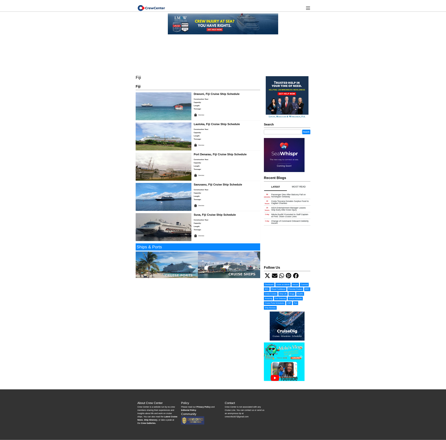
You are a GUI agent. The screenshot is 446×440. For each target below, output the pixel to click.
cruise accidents (283, 285)
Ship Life (283, 294)
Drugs (291, 294)
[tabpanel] (287, 208)
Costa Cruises (271, 294)
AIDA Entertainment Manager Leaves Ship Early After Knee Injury (288, 209)
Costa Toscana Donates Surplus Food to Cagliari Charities (290, 202)
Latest (275, 187)
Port (295, 303)
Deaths (300, 294)
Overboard (269, 285)
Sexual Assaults (295, 298)
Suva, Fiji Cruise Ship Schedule (215, 214)
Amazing (268, 298)
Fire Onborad (280, 298)
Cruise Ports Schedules (274, 303)
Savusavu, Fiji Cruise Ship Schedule (218, 184)
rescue (295, 285)
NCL (267, 289)
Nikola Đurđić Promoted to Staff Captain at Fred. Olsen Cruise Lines (289, 215)
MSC (307, 289)
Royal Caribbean (278, 289)
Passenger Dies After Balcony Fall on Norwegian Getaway (288, 195)
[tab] (275, 186)
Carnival (304, 285)
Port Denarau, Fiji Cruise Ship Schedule (220, 154)
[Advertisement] (223, 52)
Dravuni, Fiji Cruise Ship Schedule (216, 93)
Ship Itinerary (270, 308)
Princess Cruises (295, 289)
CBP (289, 303)
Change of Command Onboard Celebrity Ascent (290, 222)
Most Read (299, 186)
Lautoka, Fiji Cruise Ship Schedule (217, 124)
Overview (201, 115)
